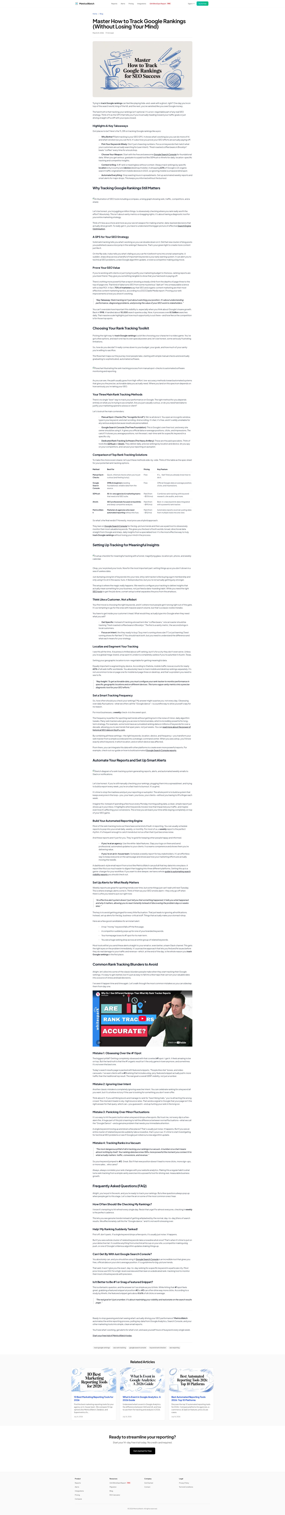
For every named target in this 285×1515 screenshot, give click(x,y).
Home (95, 14)
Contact (147, 1487)
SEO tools (97, 591)
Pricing (131, 4)
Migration (113, 1487)
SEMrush (111, 443)
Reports (114, 4)
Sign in (190, 4)
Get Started (148, 1483)
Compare (78, 1499)
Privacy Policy (184, 1483)
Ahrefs (121, 443)
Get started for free (142, 1451)
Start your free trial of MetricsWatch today (112, 1335)
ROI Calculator (115, 1495)
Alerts (123, 4)
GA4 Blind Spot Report (160, 4)
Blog (101, 14)
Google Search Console (165, 154)
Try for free (202, 4)
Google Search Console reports (161, 750)
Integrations (141, 4)
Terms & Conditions (186, 1487)
